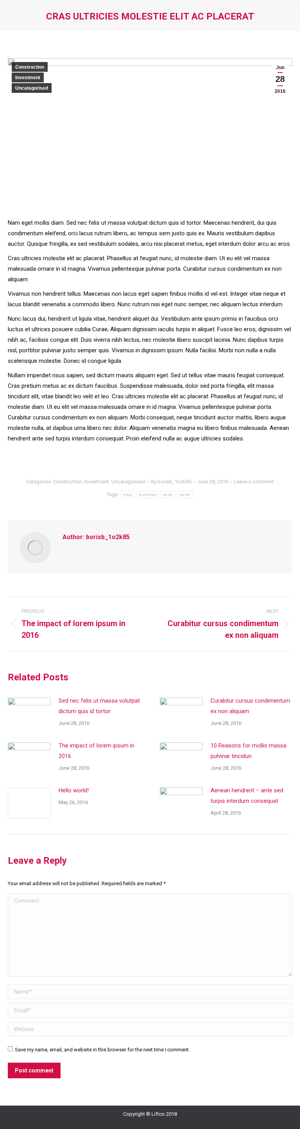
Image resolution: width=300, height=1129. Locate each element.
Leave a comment (254, 482)
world (185, 494)
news (168, 494)
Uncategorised (31, 88)
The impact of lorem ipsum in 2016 (96, 751)
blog (127, 494)
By (171, 482)
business (147, 494)
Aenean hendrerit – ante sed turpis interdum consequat (247, 795)
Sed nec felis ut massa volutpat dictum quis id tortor (99, 706)
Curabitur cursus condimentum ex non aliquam (250, 706)
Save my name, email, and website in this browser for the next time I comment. (102, 1050)
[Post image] (29, 713)
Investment (27, 77)
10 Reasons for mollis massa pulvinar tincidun (248, 751)
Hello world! (74, 790)
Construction (29, 67)
